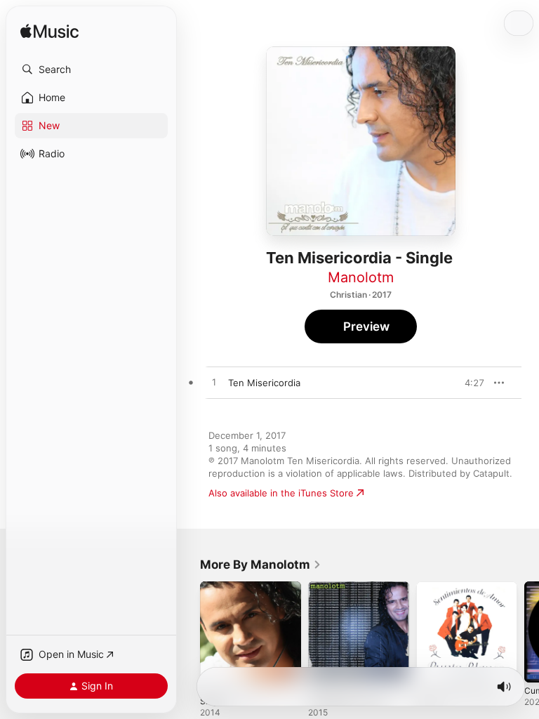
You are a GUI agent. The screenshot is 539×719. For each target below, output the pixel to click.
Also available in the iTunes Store (281, 493)
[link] (260, 564)
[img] (49, 32)
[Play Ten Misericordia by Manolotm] (214, 382)
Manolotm (361, 277)
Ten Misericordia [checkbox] (264, 382)
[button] (91, 69)
